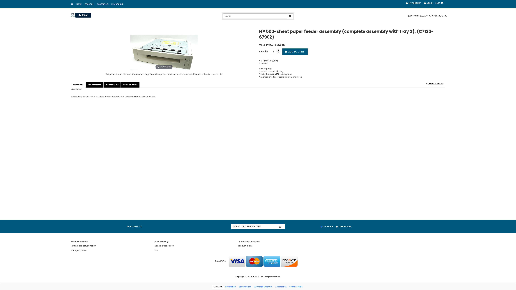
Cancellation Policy (164, 245)
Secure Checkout (79, 241)
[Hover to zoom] (164, 49)
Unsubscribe (345, 226)
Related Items (130, 84)
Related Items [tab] (295, 286)
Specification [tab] (245, 286)
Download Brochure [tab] (263, 286)
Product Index (245, 245)
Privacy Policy (161, 241)
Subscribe (328, 226)
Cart (439, 4)
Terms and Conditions (249, 241)
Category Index (78, 250)
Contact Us (102, 4)
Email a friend (435, 83)
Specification (94, 84)
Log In (428, 4)
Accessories (112, 84)
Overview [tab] (218, 286)
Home (79, 4)
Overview (78, 84)
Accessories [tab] (280, 286)
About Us (89, 4)
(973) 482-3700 (439, 16)
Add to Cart (296, 51)
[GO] (280, 226)
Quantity (263, 51)
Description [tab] (230, 286)
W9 (156, 250)
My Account (117, 4)
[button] (72, 4)
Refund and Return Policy (83, 245)
